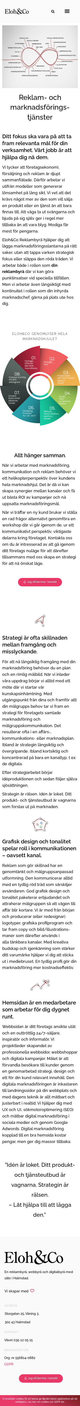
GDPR (8, 1364)
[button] (53, 11)
